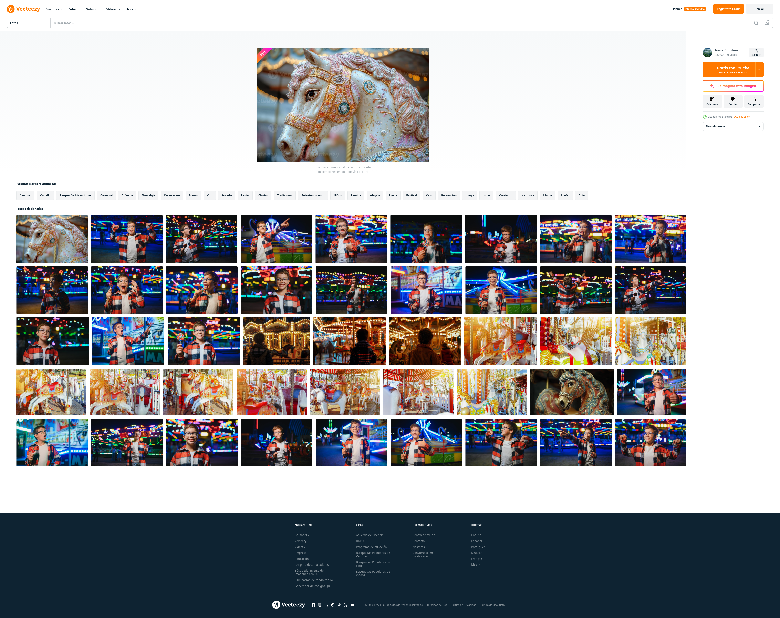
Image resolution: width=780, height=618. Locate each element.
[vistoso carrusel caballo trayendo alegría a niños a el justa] (572, 392)
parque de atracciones (75, 195)
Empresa (301, 553)
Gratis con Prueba (733, 69)
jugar (486, 195)
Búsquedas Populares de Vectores (373, 554)
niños (338, 195)
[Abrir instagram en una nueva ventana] (319, 604)
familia (356, 195)
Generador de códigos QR (312, 586)
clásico (263, 195)
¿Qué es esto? (742, 116)
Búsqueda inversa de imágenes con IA (309, 572)
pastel (245, 195)
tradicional (284, 195)
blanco (193, 195)
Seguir (756, 54)
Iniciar (759, 9)
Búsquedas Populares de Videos (373, 573)
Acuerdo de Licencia (370, 535)
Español (476, 541)
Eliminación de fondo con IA (314, 580)
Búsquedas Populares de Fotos (373, 564)
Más (130, 9)
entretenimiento (313, 195)
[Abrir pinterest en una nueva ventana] (332, 604)
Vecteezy (300, 541)
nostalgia (148, 195)
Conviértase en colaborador (423, 554)
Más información (716, 126)
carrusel (25, 195)
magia (547, 195)
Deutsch (476, 553)
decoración (172, 195)
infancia (127, 195)
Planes (677, 9)
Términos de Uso (437, 605)
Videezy (300, 547)
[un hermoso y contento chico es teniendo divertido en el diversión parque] (651, 392)
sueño (565, 195)
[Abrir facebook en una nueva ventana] (313, 604)
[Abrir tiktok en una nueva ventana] (339, 604)
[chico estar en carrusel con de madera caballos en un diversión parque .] (276, 341)
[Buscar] (756, 22)
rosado (226, 195)
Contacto (419, 541)
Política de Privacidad (463, 605)
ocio (429, 195)
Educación (302, 559)
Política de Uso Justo (492, 605)
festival (411, 195)
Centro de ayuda (424, 535)
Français (477, 559)
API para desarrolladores (312, 565)
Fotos (72, 9)
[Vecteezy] (23, 9)
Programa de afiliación (371, 547)
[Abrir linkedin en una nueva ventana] (326, 604)
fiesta (393, 195)
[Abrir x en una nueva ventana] (345, 604)
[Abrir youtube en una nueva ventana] (352, 604)
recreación (449, 195)
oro (209, 195)
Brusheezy (302, 535)
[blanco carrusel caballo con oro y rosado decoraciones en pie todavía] (52, 239)
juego (470, 195)
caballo (45, 195)
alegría (375, 195)
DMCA (360, 541)
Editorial (111, 9)
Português (478, 547)
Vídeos (91, 9)
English (476, 535)
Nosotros (419, 547)
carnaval (106, 195)
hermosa (527, 195)
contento (505, 195)
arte (582, 195)
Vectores (52, 9)
